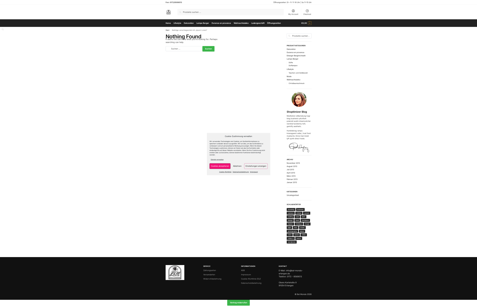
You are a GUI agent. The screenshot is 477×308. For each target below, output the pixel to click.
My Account (293, 14)
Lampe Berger (292, 59)
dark (303, 217)
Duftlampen (293, 65)
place (302, 231)
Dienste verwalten (217, 159)
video (304, 235)
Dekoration (291, 49)
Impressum (254, 172)
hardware (305, 220)
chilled (299, 213)
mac (295, 227)
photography (292, 231)
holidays (299, 224)
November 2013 (293, 163)
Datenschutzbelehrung (241, 172)
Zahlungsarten (209, 270)
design (290, 220)
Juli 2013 (290, 169)
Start (167, 30)
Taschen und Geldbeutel (298, 73)
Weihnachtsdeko (293, 80)
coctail (306, 213)
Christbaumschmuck (296, 83)
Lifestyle (290, 69)
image (307, 224)
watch (299, 238)
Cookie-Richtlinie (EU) (251, 279)
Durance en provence (295, 52)
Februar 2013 (292, 179)
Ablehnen (237, 166)
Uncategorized (293, 195)
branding (291, 209)
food (297, 220)
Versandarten (209, 274)
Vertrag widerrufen (238, 302)
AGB (243, 270)
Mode (289, 76)
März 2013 (291, 176)
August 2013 (292, 166)
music (302, 227)
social (297, 235)
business (300, 209)
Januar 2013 (292, 182)
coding (290, 217)
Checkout (307, 14)
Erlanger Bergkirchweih (296, 56)
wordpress (291, 242)
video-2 (290, 238)
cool (297, 217)
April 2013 (291, 173)
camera (290, 213)
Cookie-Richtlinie (225, 172)
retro (289, 235)
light (289, 227)
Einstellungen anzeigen (256, 166)
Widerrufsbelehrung (212, 279)
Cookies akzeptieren (220, 166)
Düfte (291, 62)
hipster (290, 224)
